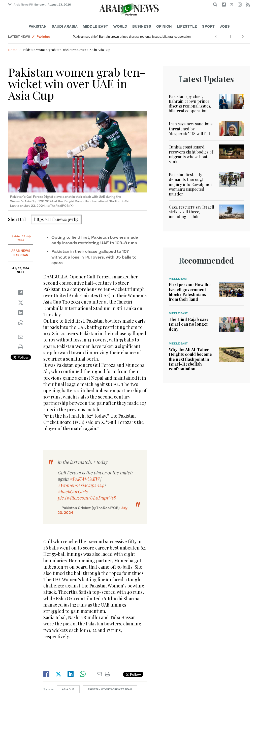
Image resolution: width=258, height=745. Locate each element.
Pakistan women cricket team (110, 689)
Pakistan (37, 26)
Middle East (95, 26)
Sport (208, 26)
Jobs (225, 26)
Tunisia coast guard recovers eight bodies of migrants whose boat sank (191, 154)
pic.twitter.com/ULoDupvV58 (86, 498)
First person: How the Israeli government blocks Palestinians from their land (190, 292)
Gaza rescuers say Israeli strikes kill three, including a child (191, 211)
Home (12, 49)
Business (141, 26)
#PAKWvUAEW (84, 479)
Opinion (164, 26)
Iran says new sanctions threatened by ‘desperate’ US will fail (190, 128)
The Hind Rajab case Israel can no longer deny (189, 324)
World (120, 26)
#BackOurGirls (72, 491)
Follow (22, 357)
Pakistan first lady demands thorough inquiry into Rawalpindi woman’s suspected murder (190, 184)
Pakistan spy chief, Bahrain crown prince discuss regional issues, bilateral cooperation (132, 36)
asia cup (68, 689)
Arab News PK (23, 4)
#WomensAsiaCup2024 (80, 485)
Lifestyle (187, 26)
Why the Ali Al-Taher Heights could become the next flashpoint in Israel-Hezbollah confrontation (190, 359)
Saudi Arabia (65, 26)
